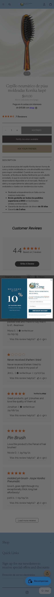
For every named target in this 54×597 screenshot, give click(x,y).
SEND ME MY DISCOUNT (39, 311)
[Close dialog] (51, 280)
